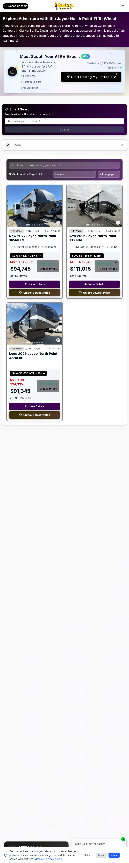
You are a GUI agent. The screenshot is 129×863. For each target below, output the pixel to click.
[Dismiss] (7, 845)
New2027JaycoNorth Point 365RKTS (32, 238)
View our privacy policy (48, 859)
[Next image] (58, 206)
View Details (37, 284)
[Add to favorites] (58, 223)
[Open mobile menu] (123, 6)
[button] (64, 71)
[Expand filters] (121, 145)
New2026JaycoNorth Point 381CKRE (92, 238)
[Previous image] (11, 206)
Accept (114, 855)
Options (88, 855)
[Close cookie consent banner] (123, 855)
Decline (101, 855)
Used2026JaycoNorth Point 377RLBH (33, 356)
